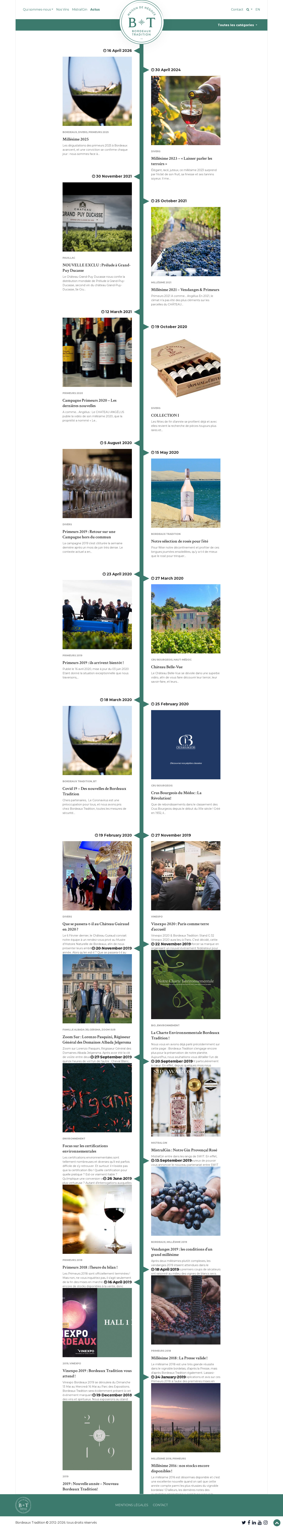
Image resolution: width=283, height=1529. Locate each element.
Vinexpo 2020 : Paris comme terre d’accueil (180, 926)
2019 (65, 1363)
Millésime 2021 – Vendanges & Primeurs (185, 290)
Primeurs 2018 (72, 1260)
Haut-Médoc (183, 659)
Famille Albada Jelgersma (81, 1029)
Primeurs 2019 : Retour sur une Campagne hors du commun (89, 534)
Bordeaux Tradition (166, 534)
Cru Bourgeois (161, 659)
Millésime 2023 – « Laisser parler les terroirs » (181, 161)
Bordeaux (70, 132)
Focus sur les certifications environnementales (85, 1148)
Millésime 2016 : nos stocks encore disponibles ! (180, 1468)
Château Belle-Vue (167, 667)
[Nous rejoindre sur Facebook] (249, 1522)
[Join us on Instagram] (266, 1522)
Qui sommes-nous (37, 9)
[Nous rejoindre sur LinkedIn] (254, 1522)
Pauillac (69, 257)
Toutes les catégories (236, 25)
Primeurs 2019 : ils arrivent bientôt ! (93, 663)
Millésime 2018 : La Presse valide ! (179, 1358)
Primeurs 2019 (72, 655)
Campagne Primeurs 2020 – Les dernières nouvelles (89, 403)
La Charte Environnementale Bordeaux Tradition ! (185, 1035)
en (257, 9)
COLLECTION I (165, 415)
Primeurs (179, 1458)
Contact (237, 9)
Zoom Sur (108, 1029)
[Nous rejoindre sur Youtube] (260, 1522)
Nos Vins (62, 9)
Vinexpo (157, 916)
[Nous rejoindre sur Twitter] (244, 1522)
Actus (95, 9)
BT (95, 781)
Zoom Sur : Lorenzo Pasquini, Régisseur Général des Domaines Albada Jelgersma (97, 1039)
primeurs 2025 (99, 132)
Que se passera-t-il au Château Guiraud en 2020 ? (96, 926)
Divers (82, 132)
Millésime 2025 (76, 139)
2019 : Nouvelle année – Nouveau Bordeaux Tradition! (91, 1486)
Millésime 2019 (177, 1242)
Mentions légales (131, 1505)
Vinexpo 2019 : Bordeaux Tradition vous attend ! (97, 1373)
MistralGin (79, 9)
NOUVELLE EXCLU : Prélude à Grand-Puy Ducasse (97, 267)
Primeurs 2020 (73, 393)
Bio (153, 1025)
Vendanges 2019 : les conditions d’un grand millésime (182, 1251)
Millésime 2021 (161, 282)
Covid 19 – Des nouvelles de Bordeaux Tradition (94, 791)
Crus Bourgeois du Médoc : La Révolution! (176, 795)
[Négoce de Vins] (141, 22)
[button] (249, 9)
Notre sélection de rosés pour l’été (179, 541)
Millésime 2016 (161, 1458)
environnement (168, 1025)
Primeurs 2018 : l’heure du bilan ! (90, 1267)
